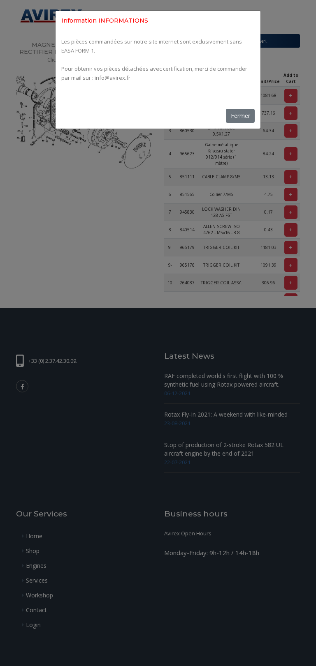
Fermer (240, 116)
